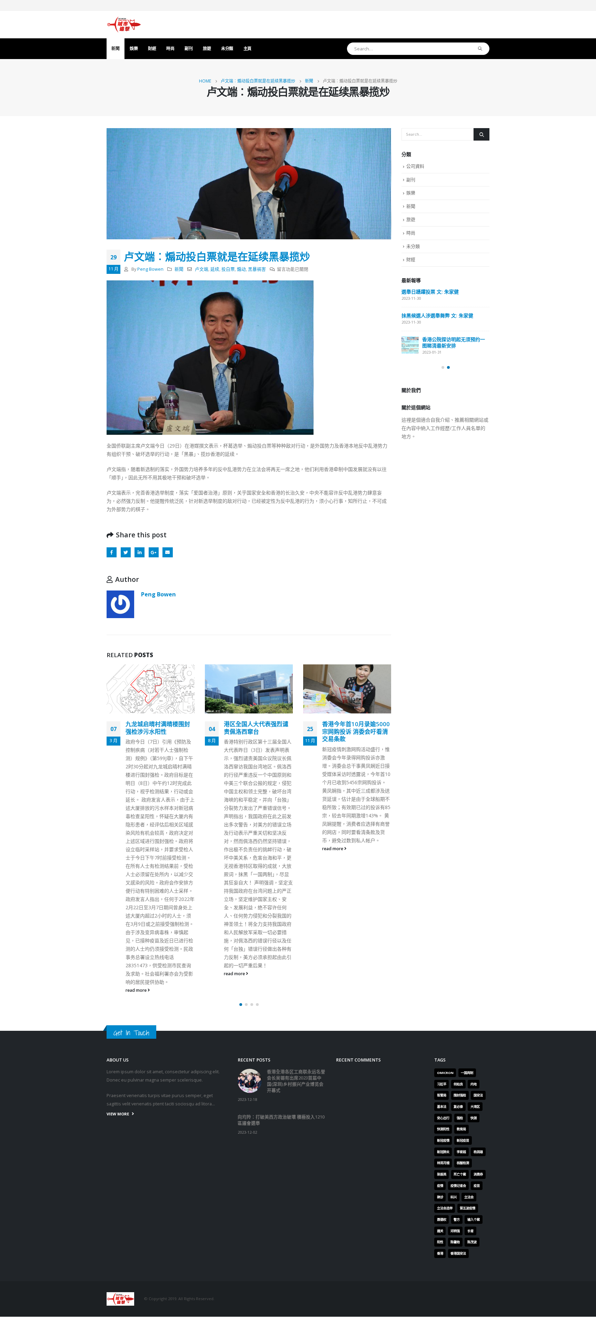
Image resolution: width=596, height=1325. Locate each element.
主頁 (247, 48)
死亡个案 (460, 1174)
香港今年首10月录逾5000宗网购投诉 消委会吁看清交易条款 (356, 731)
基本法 (441, 1106)
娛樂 (134, 48)
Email (167, 552)
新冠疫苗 (463, 1140)
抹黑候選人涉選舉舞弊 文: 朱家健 (437, 315)
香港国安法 (458, 1253)
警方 (457, 1219)
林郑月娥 (443, 1163)
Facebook (112, 552)
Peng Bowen (150, 269)
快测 (473, 1118)
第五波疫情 (467, 1208)
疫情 (440, 1185)
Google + (154, 552)
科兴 (453, 1197)
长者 (470, 1231)
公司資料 (415, 166)
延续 (214, 269)
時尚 (170, 48)
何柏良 (458, 1084)
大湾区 (475, 1106)
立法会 (469, 1197)
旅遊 (207, 48)
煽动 (241, 269)
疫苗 (477, 1185)
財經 (152, 48)
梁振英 (441, 1174)
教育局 (461, 1129)
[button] (241, 1004)
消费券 (478, 1174)
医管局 (441, 1095)
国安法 (478, 1095)
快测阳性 (443, 1129)
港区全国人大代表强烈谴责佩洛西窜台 (256, 728)
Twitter (126, 552)
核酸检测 (463, 1163)
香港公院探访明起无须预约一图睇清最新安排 (453, 342)
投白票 (228, 269)
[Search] (480, 49)
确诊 (440, 1197)
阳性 (440, 1242)
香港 (440, 1253)
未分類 (227, 48)
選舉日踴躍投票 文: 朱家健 (430, 291)
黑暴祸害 (257, 269)
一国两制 (467, 1072)
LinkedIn (140, 552)
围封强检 (460, 1095)
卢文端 (201, 269)
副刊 (188, 48)
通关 (440, 1231)
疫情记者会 (458, 1185)
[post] (410, 345)
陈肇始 (455, 1242)
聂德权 (441, 1219)
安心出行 (443, 1118)
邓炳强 (455, 1231)
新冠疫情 (443, 1140)
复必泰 (458, 1106)
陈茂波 (472, 1242)
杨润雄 (478, 1152)
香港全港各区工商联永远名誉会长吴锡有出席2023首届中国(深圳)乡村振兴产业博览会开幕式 (296, 1081)
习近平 (441, 1084)
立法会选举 (445, 1208)
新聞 (115, 48)
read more (137, 990)
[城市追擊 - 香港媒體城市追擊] (124, 24)
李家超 (461, 1152)
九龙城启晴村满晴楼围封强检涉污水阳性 (158, 728)
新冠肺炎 (443, 1152)
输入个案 (473, 1219)
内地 (473, 1084)
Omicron (445, 1072)
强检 (460, 1118)
